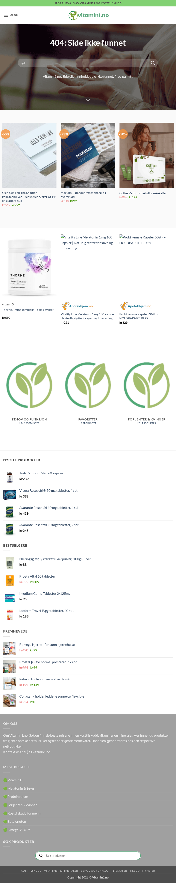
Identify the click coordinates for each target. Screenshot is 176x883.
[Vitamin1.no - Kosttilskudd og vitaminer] (88, 15)
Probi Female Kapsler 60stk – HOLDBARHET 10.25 (138, 316)
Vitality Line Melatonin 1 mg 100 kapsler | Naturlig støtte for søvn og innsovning (87, 316)
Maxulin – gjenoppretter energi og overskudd (83, 195)
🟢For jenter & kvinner (20, 805)
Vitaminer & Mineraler (61, 870)
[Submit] (153, 63)
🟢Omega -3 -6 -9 (16, 830)
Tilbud (135, 870)
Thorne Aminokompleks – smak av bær (28, 309)
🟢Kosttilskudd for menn (22, 813)
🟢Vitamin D (13, 780)
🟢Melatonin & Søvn (18, 788)
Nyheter (148, 870)
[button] (10, 15)
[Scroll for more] (88, 100)
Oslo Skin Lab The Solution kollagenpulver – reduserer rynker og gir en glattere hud (29, 196)
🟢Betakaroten (14, 821)
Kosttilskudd (31, 870)
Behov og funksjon (95, 870)
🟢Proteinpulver (15, 796)
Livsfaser (120, 870)
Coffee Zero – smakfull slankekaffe (142, 193)
